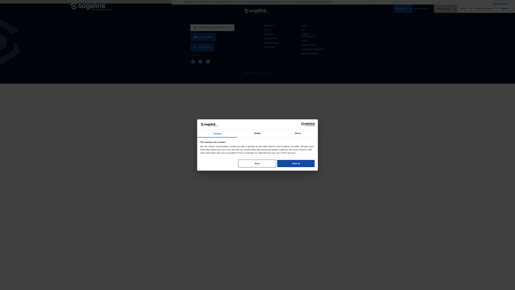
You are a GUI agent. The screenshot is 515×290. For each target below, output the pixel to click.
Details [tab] (257, 133)
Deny (257, 163)
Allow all (296, 163)
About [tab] (298, 133)
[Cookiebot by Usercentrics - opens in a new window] (303, 124)
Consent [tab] (217, 134)
